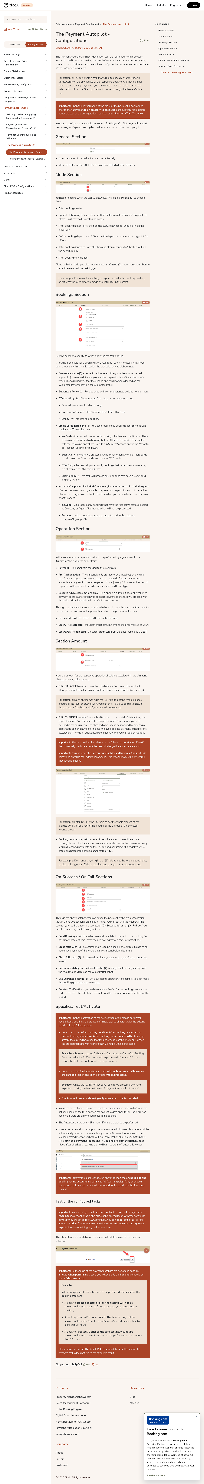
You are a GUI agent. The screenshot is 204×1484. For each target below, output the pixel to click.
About (59, 1452)
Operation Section (167, 48)
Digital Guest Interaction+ (71, 1415)
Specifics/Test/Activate (129, 113)
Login (194, 5)
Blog (132, 1397)
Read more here (156, 1475)
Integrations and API (67, 1434)
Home (148, 5)
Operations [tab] (15, 44)
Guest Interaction (13, 78)
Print (147, 40)
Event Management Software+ (73, 1403)
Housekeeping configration (18, 84)
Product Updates (13, 193)
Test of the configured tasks (177, 72)
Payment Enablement (16, 107)
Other (7, 179)
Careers (60, 1459)
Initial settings (12, 54)
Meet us (134, 1403)
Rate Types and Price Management (15, 62)
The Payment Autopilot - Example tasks (27, 158)
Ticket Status (39, 29)
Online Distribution (14, 71)
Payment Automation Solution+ (74, 1428)
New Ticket (13, 29)
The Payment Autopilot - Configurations (27, 152)
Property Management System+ (74, 1397)
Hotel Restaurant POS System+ (74, 1421)
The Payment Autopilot (116, 24)
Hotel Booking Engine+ (69, 1409)
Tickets (161, 5)
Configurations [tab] (36, 44)
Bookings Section (167, 42)
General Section (166, 30)
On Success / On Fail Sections (174, 60)
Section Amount (166, 54)
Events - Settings (13, 91)
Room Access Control (15, 166)
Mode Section (165, 36)
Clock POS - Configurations (19, 186)
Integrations (10, 173)
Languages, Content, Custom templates (20, 99)
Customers (62, 1465)
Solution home (64, 24)
